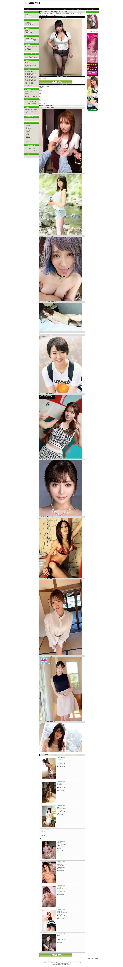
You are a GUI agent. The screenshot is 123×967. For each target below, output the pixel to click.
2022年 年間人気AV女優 (30, 76)
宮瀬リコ (60, 850)
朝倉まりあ (60, 918)
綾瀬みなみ (60, 870)
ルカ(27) (94, 29)
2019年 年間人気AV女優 (30, 80)
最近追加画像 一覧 (30, 141)
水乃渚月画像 (42, 236)
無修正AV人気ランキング (31, 91)
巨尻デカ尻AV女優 (29, 118)
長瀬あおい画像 (43, 721)
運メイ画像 (42, 656)
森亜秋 (27, 134)
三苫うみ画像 (42, 78)
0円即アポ (48, 9)
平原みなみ (60, 894)
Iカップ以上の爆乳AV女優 (31, 109)
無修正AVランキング (38, 9)
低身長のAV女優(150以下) (31, 103)
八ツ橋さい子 (61, 766)
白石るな (28, 127)
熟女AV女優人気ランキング (31, 65)
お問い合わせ (90, 9)
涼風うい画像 (42, 393)
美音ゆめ (28, 125)
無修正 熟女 (28, 93)
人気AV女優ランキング (30, 63)
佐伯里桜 (28, 137)
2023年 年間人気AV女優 (30, 74)
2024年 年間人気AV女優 (30, 73)
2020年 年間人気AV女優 (30, 79)
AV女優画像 (58, 963)
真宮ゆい (28, 136)
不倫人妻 (64, 9)
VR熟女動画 (28, 49)
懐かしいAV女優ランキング (31, 82)
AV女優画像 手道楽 (32, 3)
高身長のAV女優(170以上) (31, 101)
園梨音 (27, 131)
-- (41, 838)
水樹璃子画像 (42, 173)
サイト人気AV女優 (30, 148)
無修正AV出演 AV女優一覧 (31, 96)
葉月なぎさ (28, 128)
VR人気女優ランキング (30, 66)
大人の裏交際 (57, 9)
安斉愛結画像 (42, 459)
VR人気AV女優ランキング (31, 46)
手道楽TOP (28, 9)
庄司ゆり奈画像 (43, 107)
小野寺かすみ (29, 138)
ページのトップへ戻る (93, 958)
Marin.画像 (42, 516)
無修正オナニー (80, 9)
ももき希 (60, 814)
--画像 (41, 332)
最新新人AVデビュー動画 (31, 57)
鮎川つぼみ (60, 790)
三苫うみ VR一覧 (43, 103)
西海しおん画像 (43, 578)
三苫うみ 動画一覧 (43, 100)
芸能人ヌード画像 (29, 83)
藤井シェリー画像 (43, 301)
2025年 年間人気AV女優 (30, 71)
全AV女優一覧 (28, 85)
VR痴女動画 (28, 48)
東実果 (59, 942)
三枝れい (28, 133)
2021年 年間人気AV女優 (30, 77)
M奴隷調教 (71, 9)
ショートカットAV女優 (31, 150)
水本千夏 (28, 130)
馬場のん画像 (42, 335)
